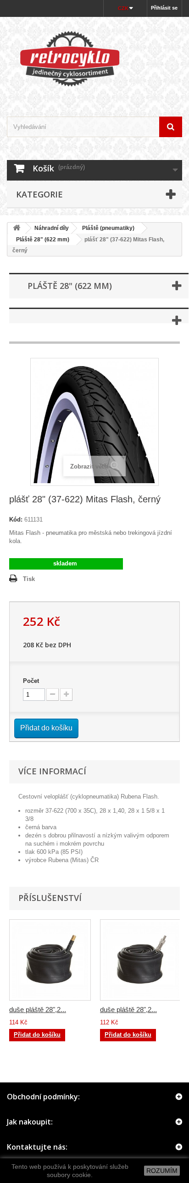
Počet (31, 680)
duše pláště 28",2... (37, 1009)
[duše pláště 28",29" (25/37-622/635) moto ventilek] (50, 960)
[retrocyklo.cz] (94, 59)
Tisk (29, 579)
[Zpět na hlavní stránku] (16, 228)
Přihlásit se (164, 8)
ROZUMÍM (162, 1170)
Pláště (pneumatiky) (108, 228)
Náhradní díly (51, 228)
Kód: (15, 519)
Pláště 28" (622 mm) (40, 239)
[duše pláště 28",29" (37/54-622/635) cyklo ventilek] (141, 960)
